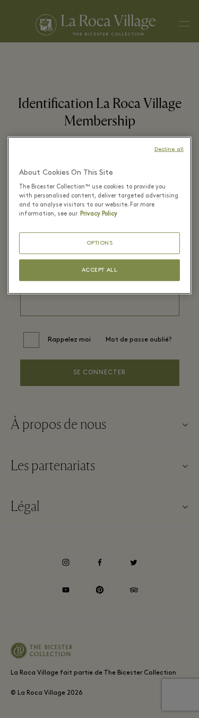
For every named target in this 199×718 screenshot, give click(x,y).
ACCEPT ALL (100, 270)
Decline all (169, 149)
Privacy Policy (98, 214)
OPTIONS (99, 243)
